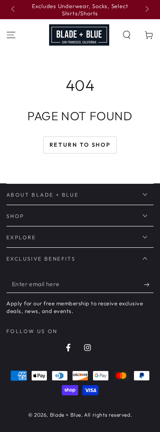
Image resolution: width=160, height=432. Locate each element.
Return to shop (80, 144)
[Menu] (11, 35)
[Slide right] (146, 9)
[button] (127, 35)
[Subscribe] (149, 284)
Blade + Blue (65, 415)
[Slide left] (13, 9)
